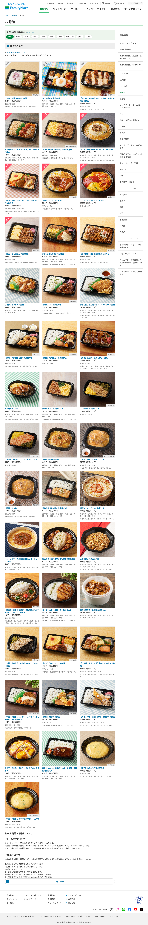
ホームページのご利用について (78, 916)
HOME (6, 15)
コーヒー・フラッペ (128, 188)
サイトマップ (115, 916)
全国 (9, 37)
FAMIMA (123, 80)
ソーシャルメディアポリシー (50, 916)
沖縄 (88, 37)
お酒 (121, 213)
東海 (43, 37)
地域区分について (33, 32)
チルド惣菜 (124, 139)
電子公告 (71, 903)
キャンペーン (59, 8)
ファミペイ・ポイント (95, 8)
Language (120, 3)
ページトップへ (140, 917)
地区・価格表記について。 (18, 52)
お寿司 (122, 98)
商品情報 (14, 15)
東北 (26, 37)
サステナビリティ (133, 8)
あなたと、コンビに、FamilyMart (16, 6)
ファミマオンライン (128, 43)
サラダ (122, 132)
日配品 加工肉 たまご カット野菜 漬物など (131, 155)
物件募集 (60, 3)
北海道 (18, 37)
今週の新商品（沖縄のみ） (131, 64)
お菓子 (122, 200)
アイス (122, 226)
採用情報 (70, 3)
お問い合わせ (94, 3)
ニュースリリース (54, 903)
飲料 (121, 207)
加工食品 (123, 194)
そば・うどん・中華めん (130, 120)
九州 (79, 37)
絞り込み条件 (16, 45)
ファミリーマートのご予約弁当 (131, 272)
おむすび (123, 86)
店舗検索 (107, 3)
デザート (123, 175)
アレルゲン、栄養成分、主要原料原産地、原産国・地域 (131, 263)
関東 (35, 37)
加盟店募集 (50, 3)
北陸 (51, 37)
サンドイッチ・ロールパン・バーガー (130, 106)
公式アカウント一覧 (100, 909)
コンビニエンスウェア (129, 238)
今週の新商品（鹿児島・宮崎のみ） (131, 56)
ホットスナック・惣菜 (129, 163)
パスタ (122, 126)
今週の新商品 (125, 49)
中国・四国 (70, 37)
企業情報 (115, 8)
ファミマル (124, 73)
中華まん (123, 169)
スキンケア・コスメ (128, 253)
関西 (60, 37)
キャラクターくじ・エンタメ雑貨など (131, 246)
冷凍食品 (123, 219)
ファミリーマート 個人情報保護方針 (20, 916)
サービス (75, 8)
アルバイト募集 (81, 3)
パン (121, 113)
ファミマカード (30, 899)
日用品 (122, 232)
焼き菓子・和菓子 (127, 182)
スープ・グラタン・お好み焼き (131, 146)
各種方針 (71, 899)
